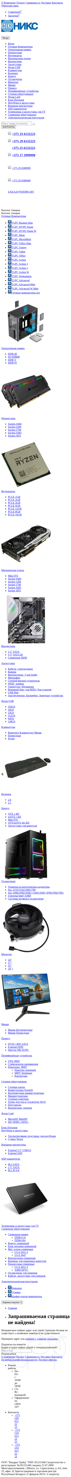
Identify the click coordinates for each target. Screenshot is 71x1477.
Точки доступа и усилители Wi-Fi (27, 1102)
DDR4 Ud (20, 1237)
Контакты (57, 2)
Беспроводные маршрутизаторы (26, 1093)
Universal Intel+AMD (19, 895)
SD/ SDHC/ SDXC (18, 1122)
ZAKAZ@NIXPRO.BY (21, 191)
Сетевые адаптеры (18, 1099)
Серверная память (18, 1234)
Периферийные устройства (23, 91)
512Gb (11, 715)
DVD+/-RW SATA (18, 1044)
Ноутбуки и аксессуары (21, 102)
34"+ (10, 968)
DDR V (12, 359)
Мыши (12, 85)
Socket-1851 (14, 435)
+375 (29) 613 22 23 (17, 1421)
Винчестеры (15, 61)
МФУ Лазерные (23, 1073)
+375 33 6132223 (23, 134)
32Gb (11, 712)
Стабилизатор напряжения (23, 1064)
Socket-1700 (14, 429)
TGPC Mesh (18, 235)
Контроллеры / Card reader (22, 674)
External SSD (15, 1153)
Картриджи (21, 1076)
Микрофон (14, 677)
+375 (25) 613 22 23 (17, 1450)
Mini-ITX (13, 575)
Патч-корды (14, 1104)
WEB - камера (16, 683)
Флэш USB (14, 67)
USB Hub (13, 692)
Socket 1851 (14, 590)
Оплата (20, 2)
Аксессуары (14, 64)
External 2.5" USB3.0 (19, 1150)
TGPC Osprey (19, 247)
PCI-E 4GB (14, 502)
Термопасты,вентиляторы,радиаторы (29, 886)
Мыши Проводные (18, 1032)
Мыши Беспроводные (20, 1030)
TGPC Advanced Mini (23, 284)
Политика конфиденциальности (19, 1359)
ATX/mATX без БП (18, 822)
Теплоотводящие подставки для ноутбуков (32, 1136)
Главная (12, 1308)
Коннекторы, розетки (20, 1107)
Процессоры (15, 52)
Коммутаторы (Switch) (20, 1090)
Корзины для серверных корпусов (27, 1261)
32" (10, 965)
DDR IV (12, 362)
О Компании (8, 2)
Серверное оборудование (22, 114)
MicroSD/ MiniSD (17, 1119)
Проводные (14, 735)
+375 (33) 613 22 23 (17, 1436)
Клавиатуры (15, 70)
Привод (12, 88)
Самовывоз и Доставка (38, 2)
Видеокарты (15, 55)
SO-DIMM (14, 356)
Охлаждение (15, 79)
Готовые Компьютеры (20, 46)
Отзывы (15, 1292)
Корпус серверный (18, 1243)
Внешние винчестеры (20, 105)
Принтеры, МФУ (17, 1067)
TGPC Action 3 (19, 264)
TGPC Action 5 (19, 268)
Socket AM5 (14, 587)
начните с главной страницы (41, 1338)
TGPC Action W (20, 272)
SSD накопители (17, 108)
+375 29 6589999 (21, 168)
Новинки (16, 1288)
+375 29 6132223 (23, 141)
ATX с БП (13, 813)
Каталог (10, 213)
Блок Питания (16, 99)
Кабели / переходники (20, 668)
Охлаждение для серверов (22, 1272)
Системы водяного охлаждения (25, 898)
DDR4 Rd (20, 1240)
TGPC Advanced (20, 280)
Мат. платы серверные (20, 1249)
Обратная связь (9, 5)
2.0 (9, 799)
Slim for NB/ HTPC (18, 1050)
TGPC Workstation (21, 276)
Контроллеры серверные (22, 1258)
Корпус (12, 76)
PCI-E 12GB (15, 508)
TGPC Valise (18, 251)
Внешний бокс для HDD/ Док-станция (29, 689)
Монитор (13, 82)
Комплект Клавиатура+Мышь (25, 732)
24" (10, 959)
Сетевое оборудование (20, 94)
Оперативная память (19, 49)
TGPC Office (18, 255)
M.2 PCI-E (13, 1170)
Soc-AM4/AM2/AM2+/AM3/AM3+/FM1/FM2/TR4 (35, 892)
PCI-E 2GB (14, 499)
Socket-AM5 (14, 432)
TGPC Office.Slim (21, 243)
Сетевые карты (16, 1087)
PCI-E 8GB (14, 511)
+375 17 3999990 (23, 155)
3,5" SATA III (15, 654)
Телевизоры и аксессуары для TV (27, 111)
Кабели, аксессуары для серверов (26, 1275)
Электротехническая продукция (26, 117)
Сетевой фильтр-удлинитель (24, 680)
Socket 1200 (14, 581)
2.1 (9, 802)
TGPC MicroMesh (21, 239)
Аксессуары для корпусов (22, 825)
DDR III (12, 353)
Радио (11, 738)
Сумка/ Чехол (15, 1139)
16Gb (11, 709)
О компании (8, 1356)
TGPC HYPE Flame (22, 227)
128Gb (11, 721)
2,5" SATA (14, 651)
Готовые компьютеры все (25, 292)
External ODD (15, 1047)
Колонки (13, 73)
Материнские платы (19, 58)
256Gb (11, 706)
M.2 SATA (13, 1164)
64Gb (11, 718)
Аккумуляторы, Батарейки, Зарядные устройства (35, 695)
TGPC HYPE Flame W (23, 231)
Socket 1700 (14, 584)
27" (10, 962)
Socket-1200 (14, 426)
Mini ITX (13, 819)
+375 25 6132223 (23, 148)
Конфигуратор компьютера (26, 1296)
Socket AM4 (14, 578)
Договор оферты (47, 1359)
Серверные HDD (17, 657)
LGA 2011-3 (21, 1252)
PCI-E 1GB (14, 497)
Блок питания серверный (22, 1246)
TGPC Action (18, 259)
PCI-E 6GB (14, 505)
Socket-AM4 (14, 424)
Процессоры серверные (21, 1264)
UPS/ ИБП (14, 1061)
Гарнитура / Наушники (21, 686)
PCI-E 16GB (15, 514)
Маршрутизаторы (18, 1096)
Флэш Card (14, 97)
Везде (11, 43)
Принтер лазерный (25, 1070)
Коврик (12, 671)
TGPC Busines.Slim (22, 222)
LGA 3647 (20, 1255)
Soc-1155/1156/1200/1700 (22, 889)
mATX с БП (14, 816)
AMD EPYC (21, 1270)
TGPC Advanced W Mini (24, 288)
